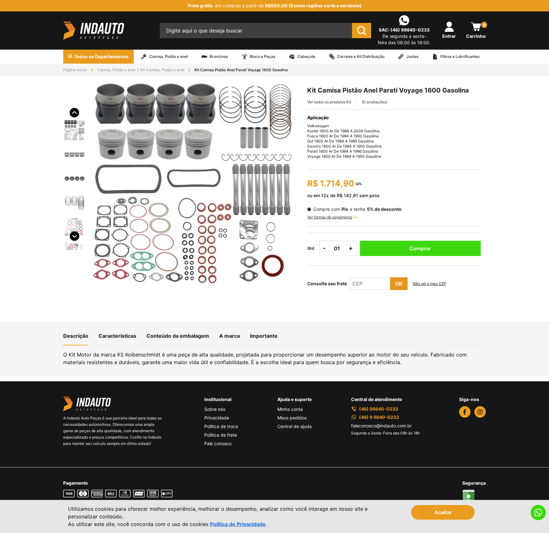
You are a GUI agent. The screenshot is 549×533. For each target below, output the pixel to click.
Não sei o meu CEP (429, 283)
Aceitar (443, 512)
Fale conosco (218, 443)
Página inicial (75, 69)
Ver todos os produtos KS (329, 102)
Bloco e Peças (262, 56)
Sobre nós (214, 409)
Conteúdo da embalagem (177, 336)
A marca (229, 336)
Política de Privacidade (238, 524)
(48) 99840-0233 (410, 29)
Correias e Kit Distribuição (360, 56)
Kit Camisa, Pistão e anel (162, 69)
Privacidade (216, 417)
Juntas (412, 56)
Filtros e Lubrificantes (459, 56)
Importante (264, 336)
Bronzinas (219, 56)
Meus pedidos (292, 417)
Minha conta (290, 409)
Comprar (420, 248)
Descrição (75, 336)
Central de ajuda (294, 426)
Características (117, 336)
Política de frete (220, 435)
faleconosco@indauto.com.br (381, 425)
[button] (74, 121)
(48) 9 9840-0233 (379, 417)
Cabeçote (306, 56)
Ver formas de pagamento (329, 217)
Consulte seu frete (327, 283)
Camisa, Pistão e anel (168, 56)
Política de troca (221, 426)
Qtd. (311, 248)
